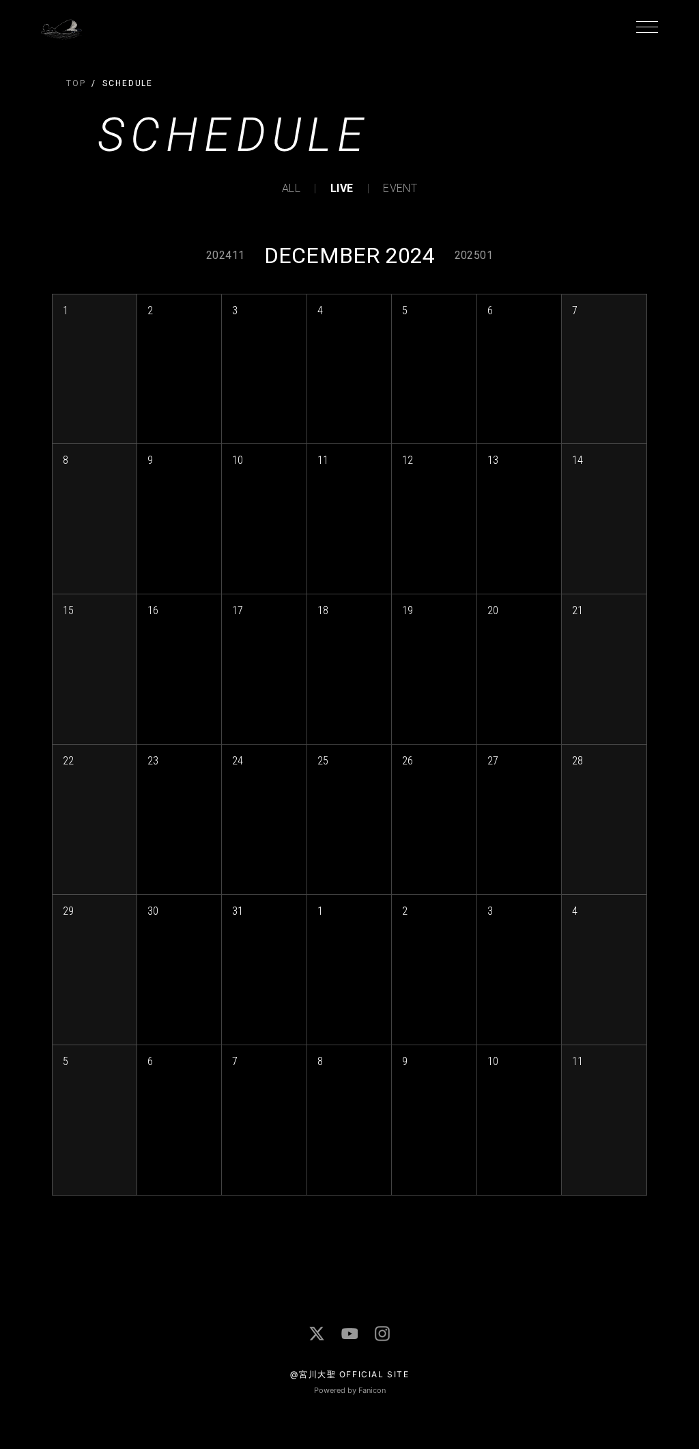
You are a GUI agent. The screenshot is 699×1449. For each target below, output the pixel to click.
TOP (76, 83)
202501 (474, 255)
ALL (291, 188)
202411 (225, 255)
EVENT (400, 188)
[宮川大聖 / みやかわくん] (316, 1333)
